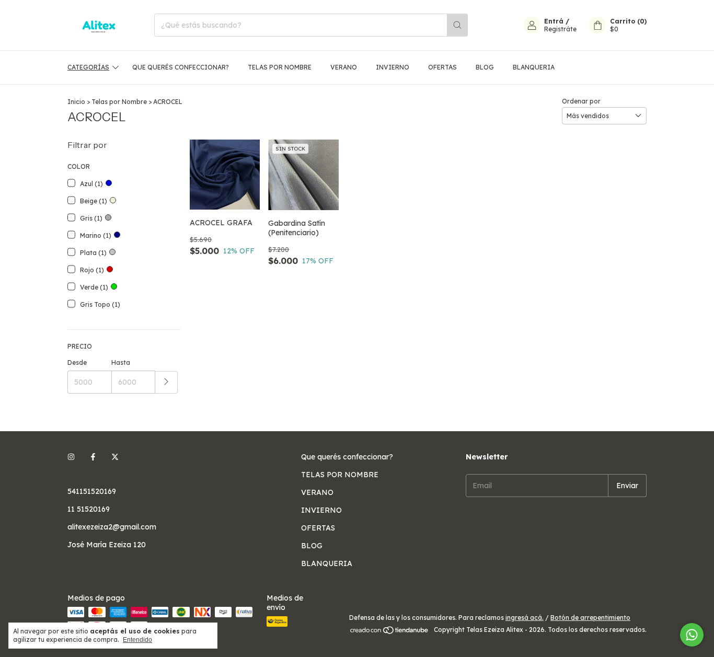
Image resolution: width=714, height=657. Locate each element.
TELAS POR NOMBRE (280, 67)
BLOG (485, 67)
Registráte (560, 29)
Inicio (76, 102)
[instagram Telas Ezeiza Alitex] (71, 457)
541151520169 (91, 491)
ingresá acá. (524, 617)
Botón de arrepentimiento (590, 617)
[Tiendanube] (389, 632)
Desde (77, 362)
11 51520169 (88, 509)
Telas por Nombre (119, 102)
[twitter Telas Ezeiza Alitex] (115, 457)
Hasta (120, 362)
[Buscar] (457, 25)
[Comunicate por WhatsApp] (692, 635)
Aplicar (166, 382)
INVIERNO (392, 67)
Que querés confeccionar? (180, 67)
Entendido (137, 639)
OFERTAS (442, 67)
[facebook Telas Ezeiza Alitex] (93, 457)
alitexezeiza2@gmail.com (111, 527)
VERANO (343, 67)
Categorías (88, 67)
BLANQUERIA (534, 67)
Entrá (553, 21)
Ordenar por (581, 101)
